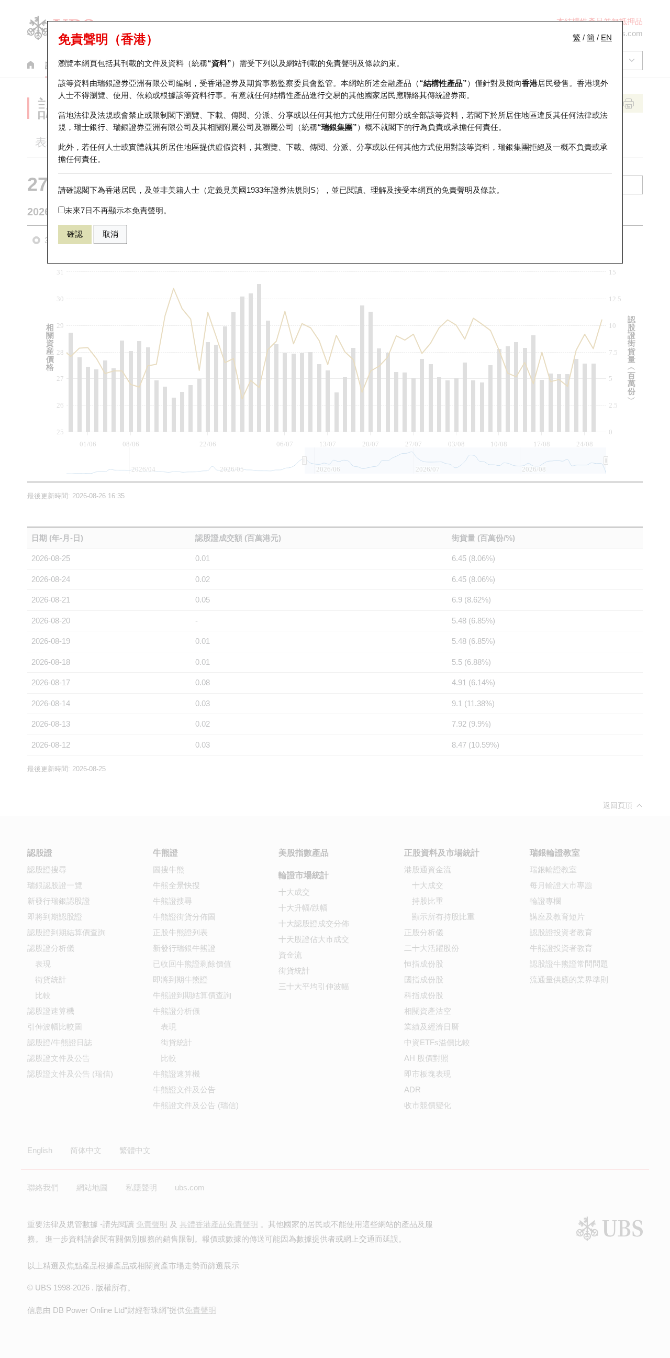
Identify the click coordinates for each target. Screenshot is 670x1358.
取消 (110, 233)
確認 (75, 233)
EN (606, 37)
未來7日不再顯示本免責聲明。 (118, 210)
